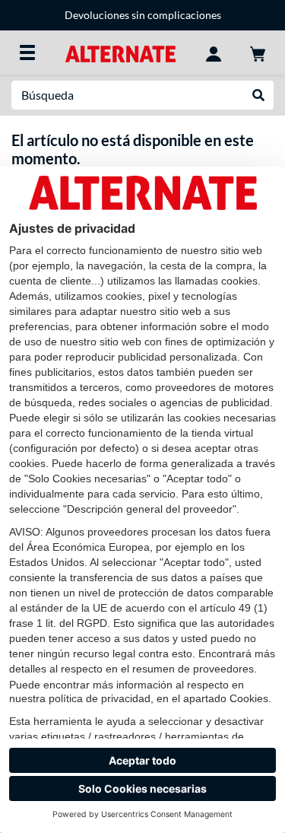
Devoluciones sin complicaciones (143, 14)
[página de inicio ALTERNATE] (120, 52)
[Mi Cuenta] (214, 52)
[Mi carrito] (258, 52)
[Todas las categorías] (27, 52)
